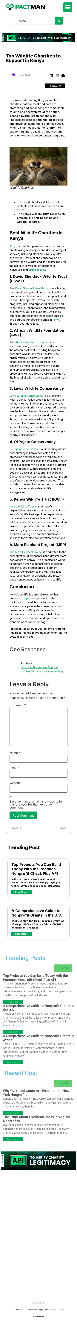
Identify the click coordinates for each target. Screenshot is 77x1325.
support (27, 598)
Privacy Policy (38, 1316)
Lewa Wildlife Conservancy (26, 395)
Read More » (21, 892)
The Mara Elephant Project (26, 552)
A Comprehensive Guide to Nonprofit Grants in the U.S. (36, 912)
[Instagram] (57, 75)
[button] (68, 7)
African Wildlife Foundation (31, 342)
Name (15, 752)
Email (15, 767)
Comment (18, 705)
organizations (37, 269)
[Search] (59, 21)
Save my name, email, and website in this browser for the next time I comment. (36, 804)
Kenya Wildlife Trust (22, 506)
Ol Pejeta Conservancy (24, 449)
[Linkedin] (51, 75)
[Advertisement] (38, 1196)
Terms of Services (38, 1303)
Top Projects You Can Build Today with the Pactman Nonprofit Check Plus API (36, 869)
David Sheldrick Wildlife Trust (33, 288)
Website (15, 782)
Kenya (13, 246)
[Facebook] (63, 75)
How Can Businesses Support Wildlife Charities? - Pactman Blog (42, 669)
